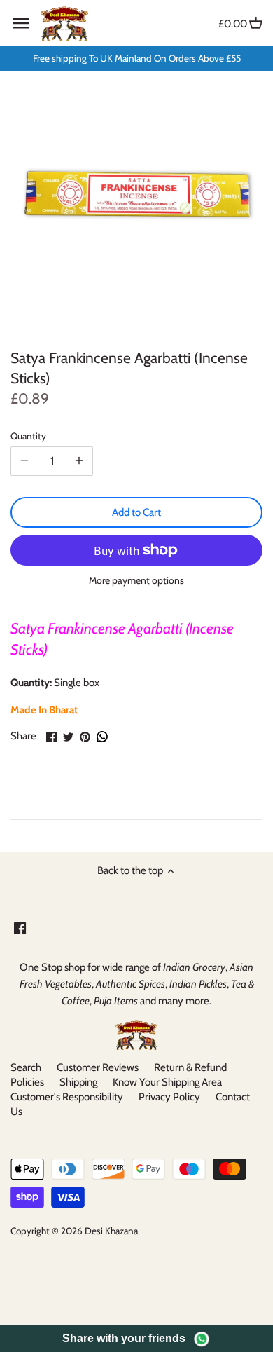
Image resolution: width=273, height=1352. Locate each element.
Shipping (78, 1082)
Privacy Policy (169, 1097)
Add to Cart (136, 512)
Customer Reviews (98, 1067)
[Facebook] (20, 927)
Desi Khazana (111, 1230)
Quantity (28, 436)
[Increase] (79, 461)
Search (25, 1067)
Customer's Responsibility (66, 1097)
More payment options (136, 580)
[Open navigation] (20, 23)
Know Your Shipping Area (167, 1082)
